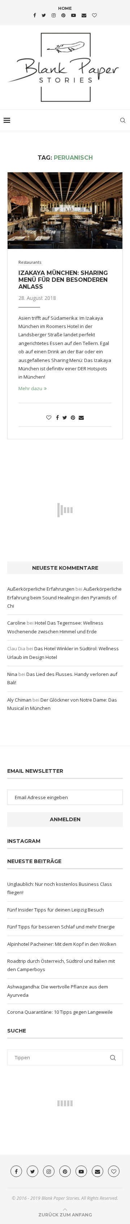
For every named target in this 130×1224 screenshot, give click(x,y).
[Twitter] (44, 15)
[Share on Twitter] (64, 417)
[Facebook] (34, 15)
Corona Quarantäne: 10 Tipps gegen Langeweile (60, 1012)
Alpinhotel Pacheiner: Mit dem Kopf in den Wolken (61, 944)
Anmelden (65, 819)
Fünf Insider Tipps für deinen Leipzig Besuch (55, 909)
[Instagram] (54, 15)
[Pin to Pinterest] (73, 417)
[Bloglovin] (94, 15)
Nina (12, 674)
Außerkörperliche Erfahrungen (40, 589)
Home (65, 8)
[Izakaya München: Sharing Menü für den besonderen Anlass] (65, 210)
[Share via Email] (81, 417)
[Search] (122, 120)
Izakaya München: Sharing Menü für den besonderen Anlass (63, 280)
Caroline (16, 623)
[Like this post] (48, 417)
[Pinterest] (63, 15)
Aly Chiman (19, 700)
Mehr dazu (30, 388)
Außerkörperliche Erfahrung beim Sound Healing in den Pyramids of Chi (64, 597)
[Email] (84, 15)
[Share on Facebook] (57, 417)
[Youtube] (73, 15)
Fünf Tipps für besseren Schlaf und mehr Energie (61, 926)
